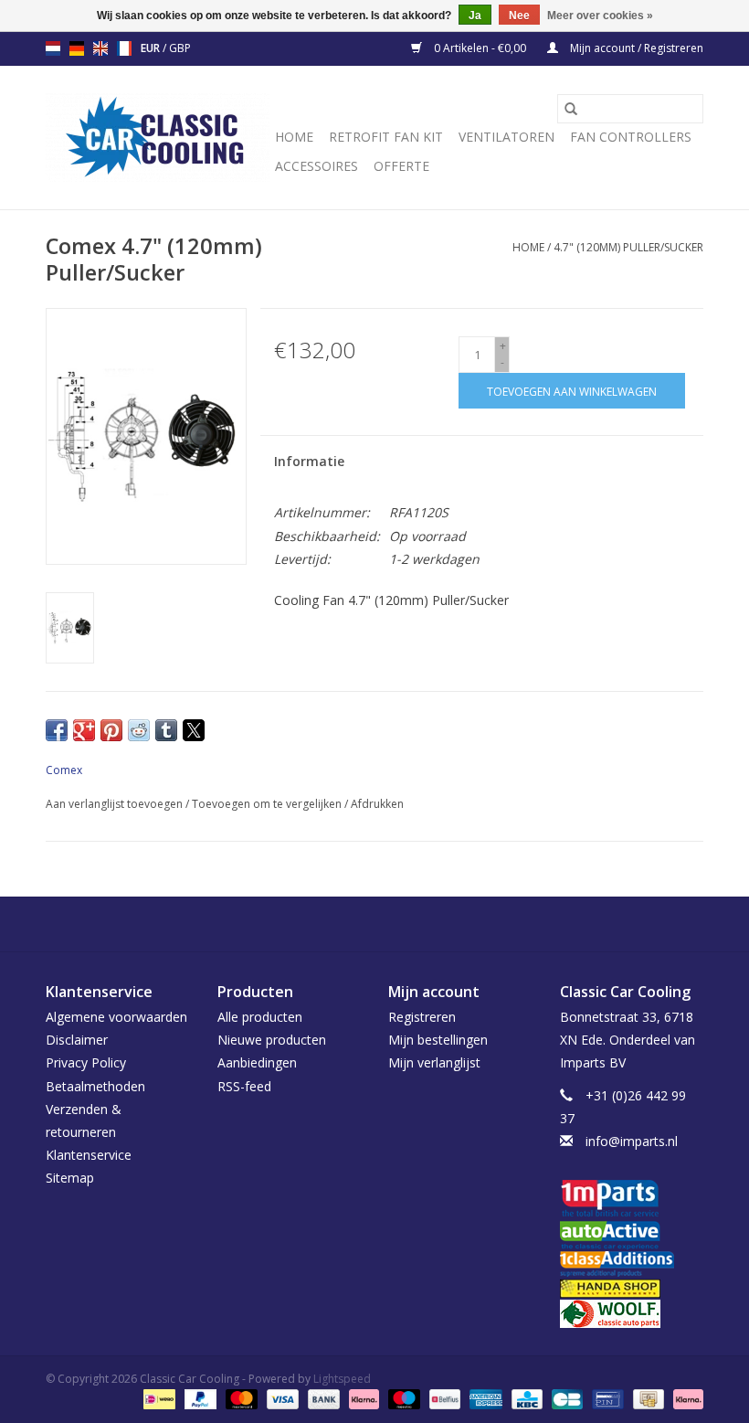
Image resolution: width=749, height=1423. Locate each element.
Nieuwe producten (271, 1039)
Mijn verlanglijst (434, 1062)
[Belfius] (443, 1398)
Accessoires (316, 166)
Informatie (309, 461)
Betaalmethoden (95, 1086)
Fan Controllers (630, 136)
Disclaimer (77, 1039)
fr (124, 48)
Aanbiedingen (257, 1062)
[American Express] (483, 1398)
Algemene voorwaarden (116, 1016)
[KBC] (525, 1398)
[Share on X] (194, 730)
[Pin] (605, 1398)
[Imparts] (632, 1200)
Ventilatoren (506, 136)
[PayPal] (198, 1398)
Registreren (422, 1016)
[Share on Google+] (84, 730)
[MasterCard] (239, 1398)
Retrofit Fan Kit (386, 136)
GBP (180, 48)
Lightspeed (342, 1378)
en (100, 48)
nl (53, 48)
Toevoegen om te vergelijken (268, 804)
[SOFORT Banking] (362, 1398)
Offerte (401, 166)
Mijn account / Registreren (635, 48)
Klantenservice (89, 1154)
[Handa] (632, 1288)
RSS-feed (244, 1086)
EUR (152, 48)
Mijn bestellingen (438, 1039)
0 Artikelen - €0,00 (480, 48)
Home (294, 136)
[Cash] (647, 1398)
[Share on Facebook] (57, 730)
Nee (519, 15)
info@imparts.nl (631, 1141)
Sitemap (70, 1177)
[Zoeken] (571, 108)
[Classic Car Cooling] (157, 137)
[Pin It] (111, 730)
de (76, 48)
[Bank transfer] (322, 1398)
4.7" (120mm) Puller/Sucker (628, 247)
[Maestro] (402, 1398)
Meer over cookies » (600, 15)
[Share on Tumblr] (166, 730)
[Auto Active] (632, 1236)
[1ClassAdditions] (632, 1264)
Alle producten (259, 1016)
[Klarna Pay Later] (685, 1398)
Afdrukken (377, 804)
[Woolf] (632, 1314)
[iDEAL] (157, 1398)
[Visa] (280, 1398)
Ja (475, 15)
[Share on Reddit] (139, 730)
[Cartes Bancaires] (565, 1398)
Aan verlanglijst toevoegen (115, 804)
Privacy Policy (86, 1062)
